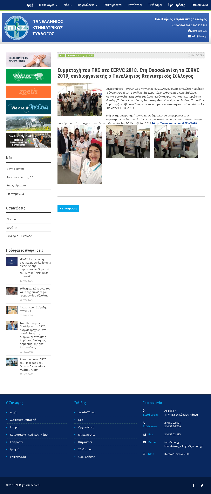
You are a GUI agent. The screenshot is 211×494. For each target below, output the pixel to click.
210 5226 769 (199, 25)
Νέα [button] (67, 5)
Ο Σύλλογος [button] (47, 5)
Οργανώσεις (86, 427)
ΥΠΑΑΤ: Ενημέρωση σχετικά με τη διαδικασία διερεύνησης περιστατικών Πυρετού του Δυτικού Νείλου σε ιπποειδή (35, 267)
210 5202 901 (182, 25)
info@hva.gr (199, 36)
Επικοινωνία (199, 5)
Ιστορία (14, 427)
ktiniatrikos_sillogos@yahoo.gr (183, 446)
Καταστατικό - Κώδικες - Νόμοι (29, 434)
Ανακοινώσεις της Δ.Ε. (20, 177)
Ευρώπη (12, 227)
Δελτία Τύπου (15, 169)
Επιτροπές (16, 442)
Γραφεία (15, 449)
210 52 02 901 (172, 422)
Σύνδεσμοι (155, 5)
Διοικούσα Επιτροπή (23, 420)
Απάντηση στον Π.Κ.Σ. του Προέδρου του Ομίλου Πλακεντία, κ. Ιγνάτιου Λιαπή (33, 364)
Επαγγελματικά (16, 185)
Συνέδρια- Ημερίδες (19, 236)
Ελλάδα (11, 219)
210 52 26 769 (172, 426)
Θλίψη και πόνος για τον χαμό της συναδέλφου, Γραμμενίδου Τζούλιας (35, 292)
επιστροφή (69, 208)
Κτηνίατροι (135, 5)
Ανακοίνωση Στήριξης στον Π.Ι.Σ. (33, 309)
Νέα (62, 55)
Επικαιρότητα (113, 5)
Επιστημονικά (15, 194)
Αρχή (29, 5)
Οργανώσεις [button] (86, 5)
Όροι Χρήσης (176, 5)
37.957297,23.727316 (176, 454)
